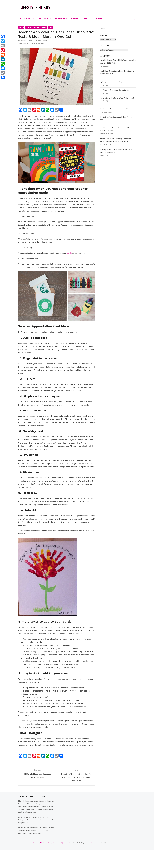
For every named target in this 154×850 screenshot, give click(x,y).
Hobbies (74, 19)
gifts (21, 27)
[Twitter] (2, 41)
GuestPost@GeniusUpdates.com (109, 843)
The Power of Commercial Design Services (115, 90)
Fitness (47, 19)
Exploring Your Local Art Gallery (111, 82)
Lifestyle (87, 19)
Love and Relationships (36, 27)
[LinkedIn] (2, 59)
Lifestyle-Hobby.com (79, 843)
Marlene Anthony (27, 41)
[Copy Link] (2, 73)
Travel (99, 19)
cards (69, 253)
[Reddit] (2, 54)
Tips (50, 27)
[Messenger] (2, 68)
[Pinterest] (2, 50)
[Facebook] (2, 36)
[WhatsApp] (2, 63)
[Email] (2, 45)
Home (39, 19)
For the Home (61, 19)
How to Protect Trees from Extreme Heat (115, 109)
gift (78, 332)
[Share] (2, 77)
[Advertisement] (95, 7)
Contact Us (29, 19)
